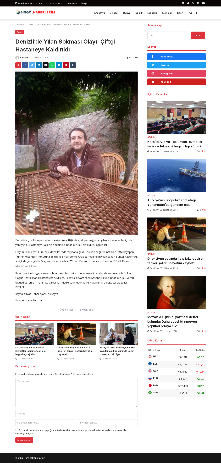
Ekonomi (152, 12)
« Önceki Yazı (65, 309)
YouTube (165, 81)
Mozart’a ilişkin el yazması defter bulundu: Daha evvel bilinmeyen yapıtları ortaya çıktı (173, 321)
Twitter (164, 65)
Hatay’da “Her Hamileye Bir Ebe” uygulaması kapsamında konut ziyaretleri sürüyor (117, 351)
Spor (180, 12)
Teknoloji (167, 12)
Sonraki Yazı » (87, 309)
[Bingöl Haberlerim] (35, 12)
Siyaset (114, 12)
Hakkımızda (71, 3)
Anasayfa (99, 12)
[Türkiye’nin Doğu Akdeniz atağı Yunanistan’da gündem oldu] (176, 175)
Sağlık (139, 12)
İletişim (84, 3)
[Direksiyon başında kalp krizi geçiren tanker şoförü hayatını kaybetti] (76, 334)
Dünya (127, 12)
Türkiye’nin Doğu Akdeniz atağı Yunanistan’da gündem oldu (171, 202)
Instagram (166, 73)
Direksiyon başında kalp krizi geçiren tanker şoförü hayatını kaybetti (75, 351)
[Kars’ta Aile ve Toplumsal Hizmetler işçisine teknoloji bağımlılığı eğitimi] (34, 334)
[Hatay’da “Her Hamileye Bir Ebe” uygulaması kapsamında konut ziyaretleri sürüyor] (118, 334)
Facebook (166, 56)
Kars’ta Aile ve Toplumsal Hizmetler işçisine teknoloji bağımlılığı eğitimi (30, 351)
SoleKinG (24, 57)
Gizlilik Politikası (54, 3)
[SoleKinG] (17, 58)
